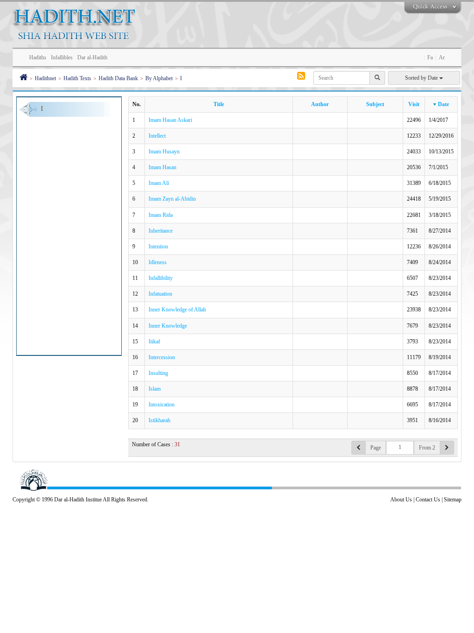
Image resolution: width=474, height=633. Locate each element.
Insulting (158, 373)
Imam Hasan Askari (170, 120)
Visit (413, 104)
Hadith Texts (77, 78)
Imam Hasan (162, 167)
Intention (158, 246)
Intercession (162, 357)
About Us (401, 499)
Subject (375, 104)
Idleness (158, 262)
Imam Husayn (164, 151)
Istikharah (159, 420)
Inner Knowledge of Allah (177, 309)
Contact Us (428, 499)
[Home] (23, 78)
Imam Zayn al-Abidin (172, 199)
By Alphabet (159, 78)
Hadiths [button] (37, 57)
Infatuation (160, 294)
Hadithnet (45, 78)
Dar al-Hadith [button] (92, 57)
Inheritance (161, 231)
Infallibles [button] (62, 57)
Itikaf (154, 341)
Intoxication (162, 404)
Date (443, 104)
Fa (430, 57)
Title (218, 104)
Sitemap (453, 499)
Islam (155, 389)
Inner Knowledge (168, 326)
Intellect (157, 136)
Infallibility (161, 278)
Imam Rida (161, 215)
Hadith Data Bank (118, 78)
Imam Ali (159, 183)
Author (320, 104)
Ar (442, 57)
